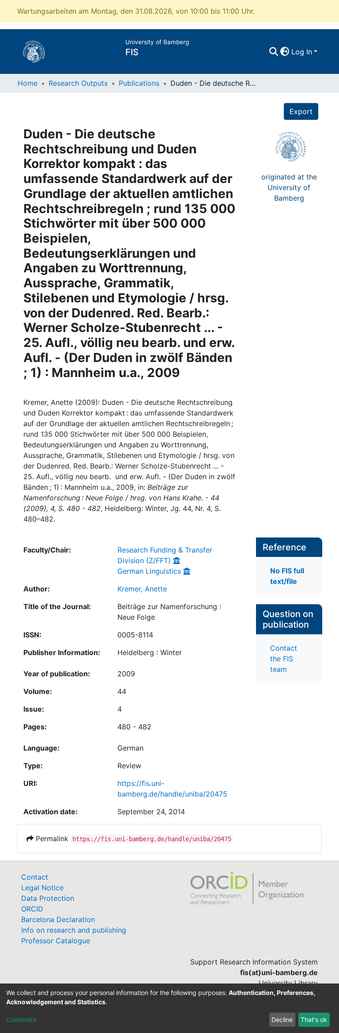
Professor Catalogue (55, 940)
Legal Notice (42, 887)
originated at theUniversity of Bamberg (289, 187)
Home (28, 83)
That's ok (314, 1019)
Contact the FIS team (283, 659)
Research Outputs (78, 83)
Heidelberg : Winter (149, 652)
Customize (21, 1019)
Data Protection (47, 898)
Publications (139, 83)
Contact (34, 877)
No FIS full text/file (287, 576)
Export (301, 111)
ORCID (32, 908)
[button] (284, 51)
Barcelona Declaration (58, 919)
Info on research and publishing (73, 930)
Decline (282, 1019)
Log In (301, 51)
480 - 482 (134, 726)
